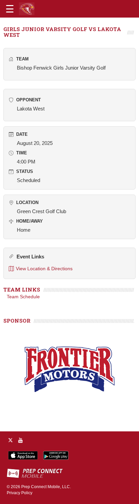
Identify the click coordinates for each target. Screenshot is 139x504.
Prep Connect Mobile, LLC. (46, 486)
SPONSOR (16, 320)
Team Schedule (23, 296)
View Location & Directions (44, 268)
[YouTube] (20, 440)
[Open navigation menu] (10, 9)
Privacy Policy (19, 492)
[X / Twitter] (10, 440)
